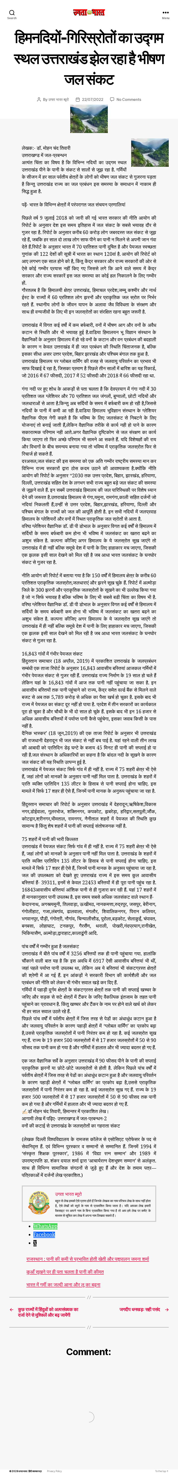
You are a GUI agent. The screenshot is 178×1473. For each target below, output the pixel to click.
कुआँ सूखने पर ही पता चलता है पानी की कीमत (65, 1272)
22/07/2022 (92, 99)
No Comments (129, 99)
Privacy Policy (54, 1471)
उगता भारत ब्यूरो (58, 99)
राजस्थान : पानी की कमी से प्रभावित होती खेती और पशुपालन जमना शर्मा (87, 1259)
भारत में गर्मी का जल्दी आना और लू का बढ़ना (63, 1285)
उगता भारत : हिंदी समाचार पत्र (30, 1471)
